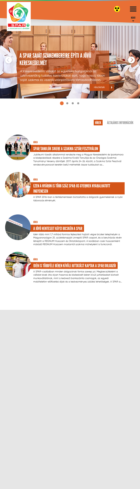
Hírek (98, 122)
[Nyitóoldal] (19, 16)
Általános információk (120, 122)
